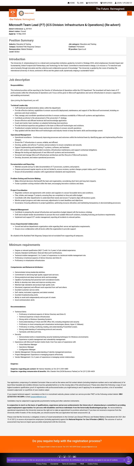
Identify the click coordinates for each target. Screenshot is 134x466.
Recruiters (93, 3)
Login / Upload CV (124, 3)
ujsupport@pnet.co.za (38, 397)
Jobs (81, 3)
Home (72, 3)
